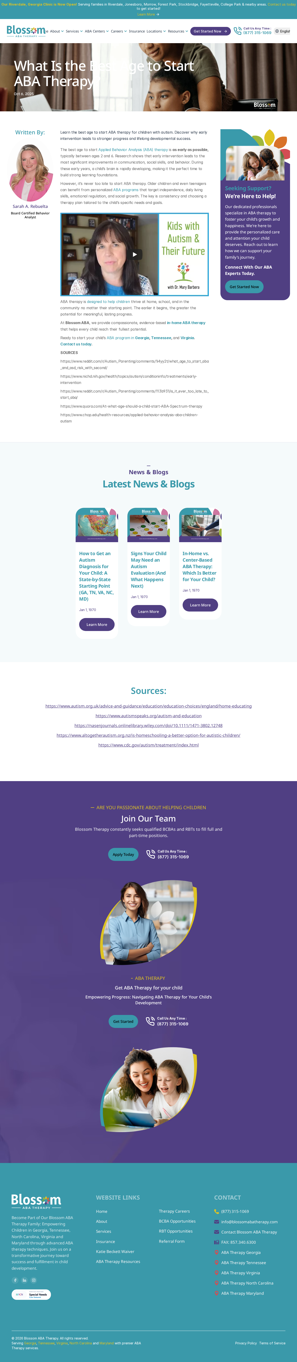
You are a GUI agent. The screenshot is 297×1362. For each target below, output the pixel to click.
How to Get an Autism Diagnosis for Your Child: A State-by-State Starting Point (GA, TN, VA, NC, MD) (97, 576)
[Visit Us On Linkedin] (24, 1280)
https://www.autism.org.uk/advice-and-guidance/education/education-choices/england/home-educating (148, 706)
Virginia (62, 1343)
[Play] (134, 254)
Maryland (107, 1343)
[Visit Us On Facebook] (15, 1280)
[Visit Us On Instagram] (33, 1280)
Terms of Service (272, 1343)
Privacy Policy (246, 1343)
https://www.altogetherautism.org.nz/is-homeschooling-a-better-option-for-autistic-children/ (148, 735)
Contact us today (282, 4)
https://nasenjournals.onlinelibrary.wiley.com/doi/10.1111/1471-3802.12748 (148, 725)
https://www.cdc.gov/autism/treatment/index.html (148, 745)
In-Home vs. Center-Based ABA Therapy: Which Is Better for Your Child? (200, 566)
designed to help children (108, 301)
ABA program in (128, 337)
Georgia (30, 1343)
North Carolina (81, 1343)
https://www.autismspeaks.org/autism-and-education (149, 715)
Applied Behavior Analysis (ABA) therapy (133, 149)
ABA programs (125, 190)
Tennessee (46, 1343)
